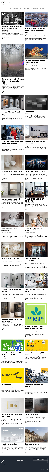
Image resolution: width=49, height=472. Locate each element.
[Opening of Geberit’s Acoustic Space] (12, 102)
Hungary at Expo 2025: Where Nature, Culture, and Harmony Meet (35, 30)
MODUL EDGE (29, 112)
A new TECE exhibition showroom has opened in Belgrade (12, 143)
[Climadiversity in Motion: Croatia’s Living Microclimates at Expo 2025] (12, 60)
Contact (2, 460)
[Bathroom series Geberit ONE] (12, 190)
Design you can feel (31, 414)
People (18, 31)
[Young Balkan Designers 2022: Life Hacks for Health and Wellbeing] (12, 345)
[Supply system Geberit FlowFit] (36, 162)
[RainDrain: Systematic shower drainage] (12, 280)
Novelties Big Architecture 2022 (11, 172)
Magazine (14, 31)
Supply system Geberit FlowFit (35, 171)
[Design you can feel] (36, 405)
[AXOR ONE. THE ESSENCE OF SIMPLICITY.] (36, 190)
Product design (8, 232)
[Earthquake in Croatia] (36, 434)
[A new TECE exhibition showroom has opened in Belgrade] (12, 132)
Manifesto (3, 462)
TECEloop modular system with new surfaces (11, 320)
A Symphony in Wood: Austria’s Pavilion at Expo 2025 (35, 62)
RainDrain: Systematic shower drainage (11, 290)
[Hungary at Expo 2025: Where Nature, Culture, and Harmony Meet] (36, 19)
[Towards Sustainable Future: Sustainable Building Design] (36, 313)
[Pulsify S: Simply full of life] (12, 249)
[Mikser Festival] (12, 375)
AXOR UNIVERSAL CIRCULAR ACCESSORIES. (34, 259)
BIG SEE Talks (4, 31)
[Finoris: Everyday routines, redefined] (36, 219)
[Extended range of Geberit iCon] (12, 162)
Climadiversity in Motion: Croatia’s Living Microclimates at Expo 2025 (12, 81)
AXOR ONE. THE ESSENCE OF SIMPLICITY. (34, 200)
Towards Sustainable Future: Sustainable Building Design (34, 327)
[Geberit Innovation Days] (12, 434)
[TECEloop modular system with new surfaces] (12, 310)
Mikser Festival (6, 385)
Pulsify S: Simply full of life (10, 258)
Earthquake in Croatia (32, 444)
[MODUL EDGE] (36, 102)
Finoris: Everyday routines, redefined (33, 230)
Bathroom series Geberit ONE (10, 199)
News (5, 115)
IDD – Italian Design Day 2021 (35, 353)
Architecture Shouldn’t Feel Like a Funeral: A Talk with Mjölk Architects (12, 28)
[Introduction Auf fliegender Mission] (36, 375)
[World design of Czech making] (36, 132)
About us (3, 461)
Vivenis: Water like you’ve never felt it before (11, 230)
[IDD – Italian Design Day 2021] (36, 345)
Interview (10, 31)
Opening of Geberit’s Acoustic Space (10, 113)
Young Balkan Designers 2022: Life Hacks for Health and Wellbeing (11, 355)
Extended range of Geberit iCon (11, 171)
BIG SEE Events (20, 460)
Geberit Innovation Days (9, 444)
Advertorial (27, 202)
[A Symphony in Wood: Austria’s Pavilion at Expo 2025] (36, 51)
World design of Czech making (35, 142)
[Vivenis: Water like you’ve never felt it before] (12, 219)
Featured (28, 143)
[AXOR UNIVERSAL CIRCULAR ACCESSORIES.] (36, 249)
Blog (8, 31)
